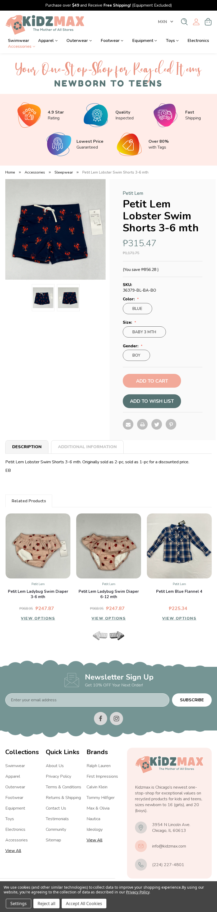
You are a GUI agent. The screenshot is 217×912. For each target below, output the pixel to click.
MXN (162, 21)
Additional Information (87, 447)
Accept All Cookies (84, 903)
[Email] (128, 424)
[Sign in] (196, 22)
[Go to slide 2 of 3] (108, 642)
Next (117, 635)
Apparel (46, 41)
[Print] (142, 424)
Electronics (198, 41)
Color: (129, 299)
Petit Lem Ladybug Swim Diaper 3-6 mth (38, 594)
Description (27, 447)
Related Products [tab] (29, 501)
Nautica (93, 819)
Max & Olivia (98, 808)
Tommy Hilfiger (101, 798)
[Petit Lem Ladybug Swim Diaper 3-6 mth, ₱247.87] (38, 545)
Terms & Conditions (63, 787)
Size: (128, 322)
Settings (18, 903)
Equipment (142, 41)
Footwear (110, 41)
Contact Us (56, 808)
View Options (38, 618)
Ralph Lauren (99, 766)
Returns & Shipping (63, 798)
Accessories (19, 46)
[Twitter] (156, 424)
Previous (100, 635)
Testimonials (57, 819)
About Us (55, 766)
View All (13, 851)
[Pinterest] (171, 424)
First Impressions (102, 776)
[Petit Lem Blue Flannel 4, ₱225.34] (179, 545)
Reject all (46, 903)
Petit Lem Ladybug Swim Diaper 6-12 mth (109, 594)
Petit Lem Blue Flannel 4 (179, 591)
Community (56, 829)
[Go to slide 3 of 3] (117, 642)
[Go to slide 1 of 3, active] (99, 642)
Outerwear (77, 41)
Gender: (131, 346)
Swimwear (18, 41)
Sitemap (53, 840)
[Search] (184, 21)
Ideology (95, 829)
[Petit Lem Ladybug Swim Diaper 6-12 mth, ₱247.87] (108, 545)
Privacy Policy (58, 776)
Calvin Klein (97, 787)
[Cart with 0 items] (208, 21)
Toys (170, 41)
